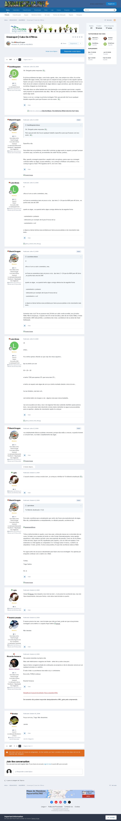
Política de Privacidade (55, 806)
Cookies (77, 806)
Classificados (27, 10)
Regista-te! (111, 4)
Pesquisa (79, 15)
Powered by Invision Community (60, 810)
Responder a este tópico (72, 51)
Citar (29, 105)
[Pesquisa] (114, 10)
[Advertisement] (101, 96)
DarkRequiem (15, 67)
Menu (8, 10)
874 (15, 136)
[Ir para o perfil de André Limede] (14, 624)
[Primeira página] (7, 59)
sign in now (47, 764)
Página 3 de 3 (28, 59)
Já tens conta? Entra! (97, 4)
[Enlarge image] (44, 70)
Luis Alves (15, 183)
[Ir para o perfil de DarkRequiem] (14, 73)
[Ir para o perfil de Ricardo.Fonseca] (14, 663)
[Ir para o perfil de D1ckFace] (105, 44)
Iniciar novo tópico (51, 51)
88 (15, 489)
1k (15, 634)
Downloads (37, 10)
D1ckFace (111, 43)
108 (15, 83)
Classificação (17, 15)
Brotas (15, 714)
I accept (112, 817)
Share (64, 43)
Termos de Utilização (59, 15)
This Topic (107, 10)
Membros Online (36, 15)
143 (15, 730)
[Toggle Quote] (26, 125)
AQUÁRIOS (29, 44)
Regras (71, 15)
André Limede (15, 618)
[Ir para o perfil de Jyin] (14, 479)
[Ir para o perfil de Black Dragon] (8, 43)
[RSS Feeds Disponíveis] (115, 20)
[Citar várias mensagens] (24, 105)
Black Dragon (20, 42)
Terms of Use (35, 818)
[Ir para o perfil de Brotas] (14, 720)
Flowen (110, 37)
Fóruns (7, 15)
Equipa (26, 15)
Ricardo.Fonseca (14, 656)
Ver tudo (47, 15)
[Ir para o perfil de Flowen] (105, 38)
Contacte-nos (68, 806)
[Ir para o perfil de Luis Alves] (14, 189)
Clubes (59, 10)
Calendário (16, 10)
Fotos (45, 10)
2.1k (15, 673)
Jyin (15, 473)
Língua (43, 806)
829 (15, 199)
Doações (67, 10)
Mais (74, 10)
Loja (52, 10)
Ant (10, 59)
